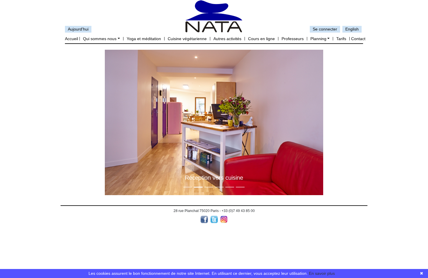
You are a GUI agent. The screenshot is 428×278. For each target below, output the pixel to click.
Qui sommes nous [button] (99, 38)
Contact (358, 38)
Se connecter (325, 29)
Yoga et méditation (144, 38)
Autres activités (227, 38)
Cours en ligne (261, 38)
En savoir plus (322, 273)
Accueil (71, 38)
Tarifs (341, 38)
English (352, 29)
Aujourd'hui (78, 29)
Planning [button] (318, 38)
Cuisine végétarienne (187, 38)
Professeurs (293, 38)
